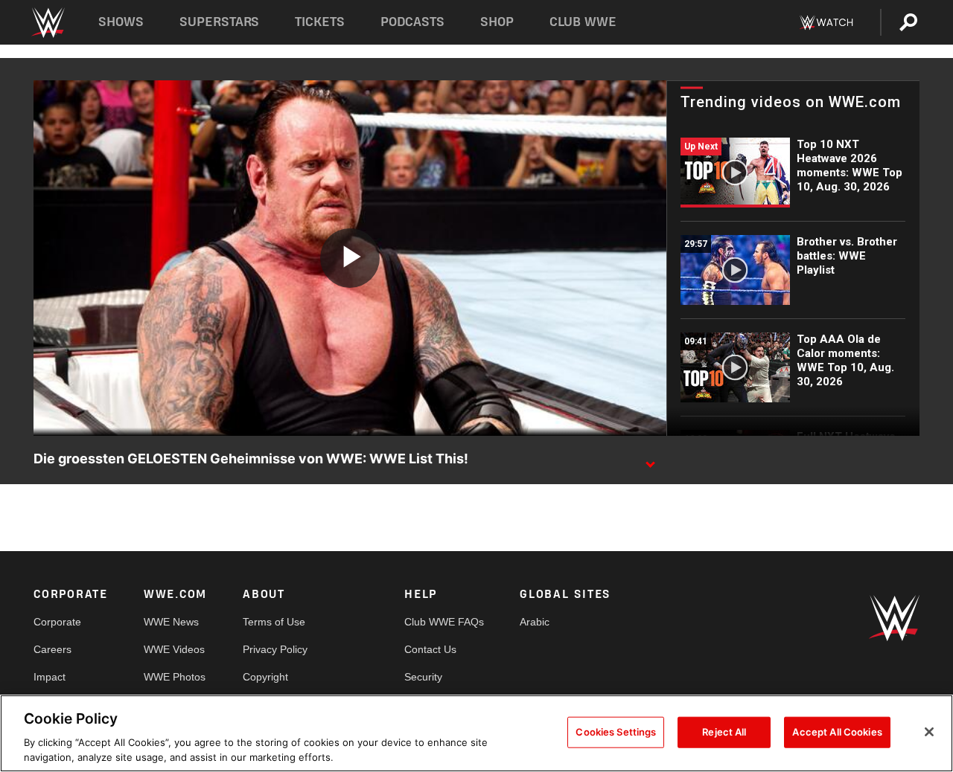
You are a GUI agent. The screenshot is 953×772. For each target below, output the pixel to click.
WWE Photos (174, 677)
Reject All (724, 732)
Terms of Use (274, 622)
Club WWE (582, 22)
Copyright (265, 677)
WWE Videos (174, 649)
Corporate (57, 622)
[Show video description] (650, 459)
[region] (476, 733)
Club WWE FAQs (444, 622)
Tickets (320, 22)
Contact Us (430, 649)
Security (423, 677)
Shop (497, 22)
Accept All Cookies (837, 732)
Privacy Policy (275, 649)
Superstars (219, 22)
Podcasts (412, 22)
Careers (52, 649)
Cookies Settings (616, 732)
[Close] (929, 731)
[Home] (47, 22)
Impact (50, 677)
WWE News (171, 622)
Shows (121, 22)
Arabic (534, 622)
